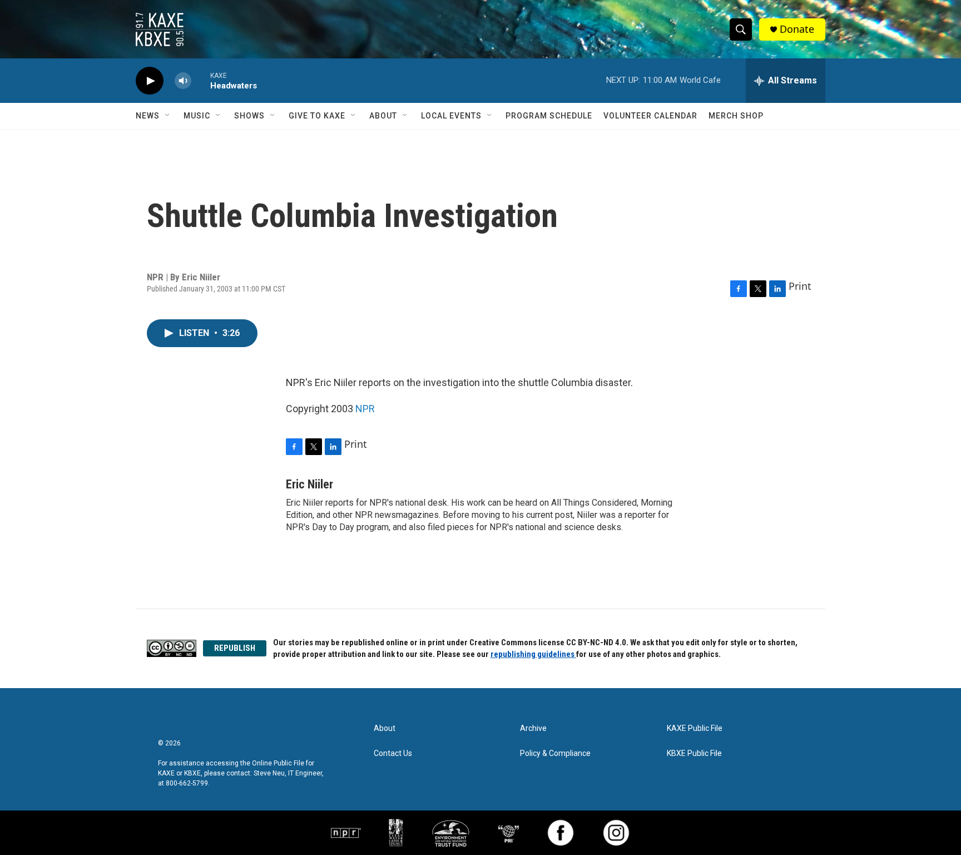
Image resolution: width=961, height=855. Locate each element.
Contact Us (393, 753)
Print (800, 286)
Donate (797, 29)
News (148, 115)
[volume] (183, 80)
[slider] (200, 80)
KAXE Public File (694, 728)
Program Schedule (549, 115)
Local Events (451, 115)
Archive (533, 728)
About (383, 115)
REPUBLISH (234, 648)
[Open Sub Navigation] (168, 115)
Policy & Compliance (555, 753)
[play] (149, 81)
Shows (249, 115)
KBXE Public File (694, 753)
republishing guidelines (533, 654)
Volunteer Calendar (650, 115)
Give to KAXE (317, 115)
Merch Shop (736, 115)
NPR (365, 408)
